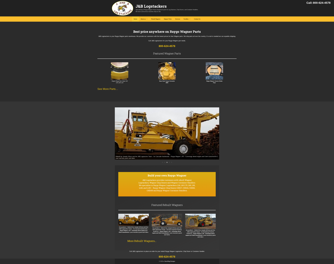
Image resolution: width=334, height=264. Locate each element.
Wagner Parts (168, 19)
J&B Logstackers (151, 6)
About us (143, 19)
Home (135, 19)
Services (177, 19)
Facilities (186, 19)
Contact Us (197, 19)
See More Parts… (107, 88)
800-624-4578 (167, 46)
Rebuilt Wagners (155, 19)
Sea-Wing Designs (169, 261)
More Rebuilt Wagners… (141, 241)
